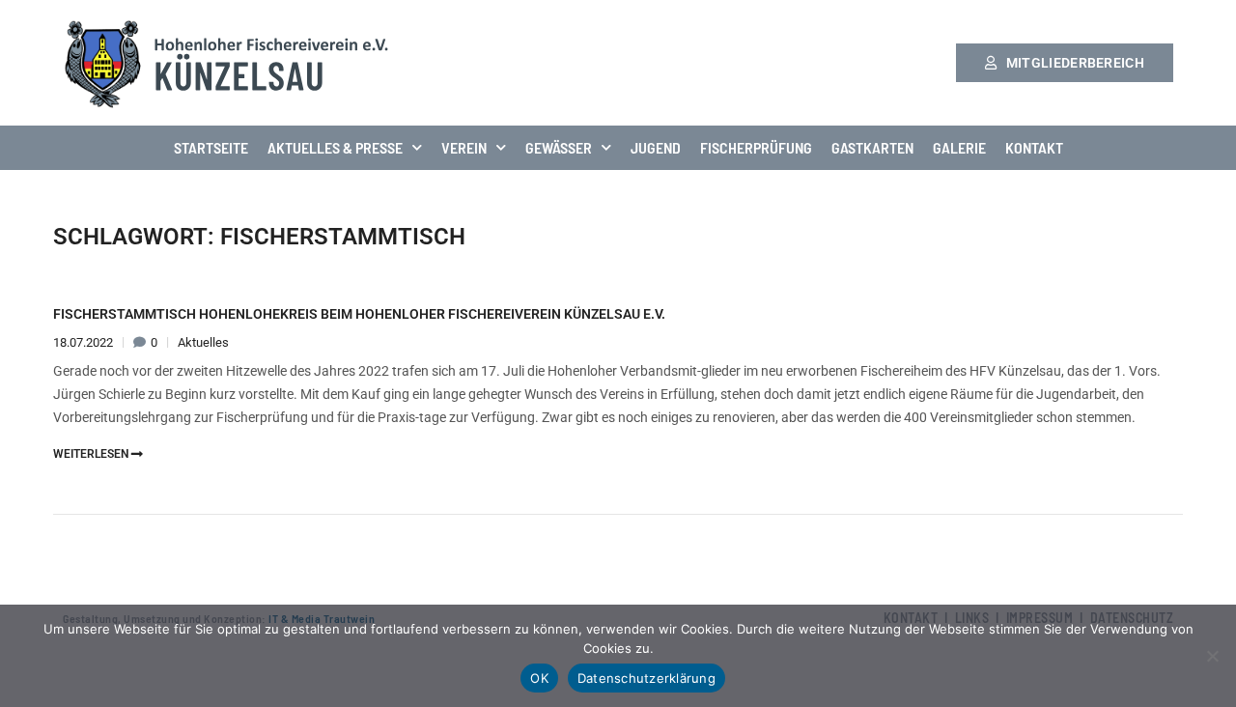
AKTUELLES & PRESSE (335, 147)
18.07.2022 (84, 342)
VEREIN (464, 147)
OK (539, 678)
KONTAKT (1034, 147)
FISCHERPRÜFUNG (756, 147)
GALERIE (959, 147)
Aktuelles (203, 342)
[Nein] (1212, 655)
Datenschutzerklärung (646, 678)
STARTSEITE (211, 147)
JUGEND (656, 147)
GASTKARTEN (872, 147)
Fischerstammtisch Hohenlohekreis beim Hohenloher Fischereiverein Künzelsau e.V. (359, 314)
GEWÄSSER (558, 147)
